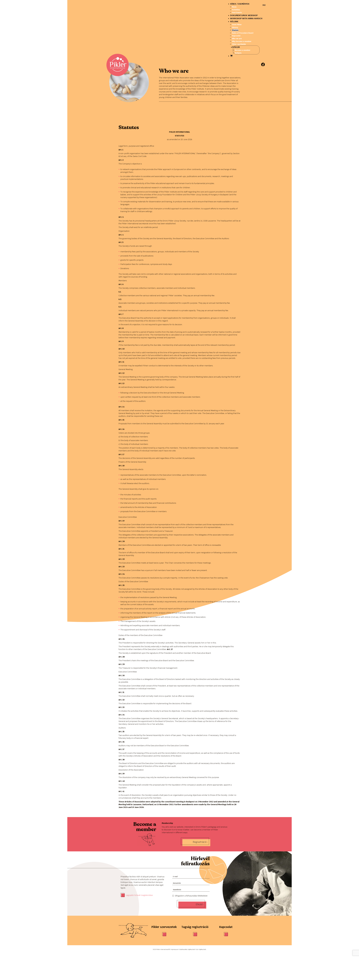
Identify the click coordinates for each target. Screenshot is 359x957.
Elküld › (200, 904)
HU (264, 5)
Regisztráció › (200, 841)
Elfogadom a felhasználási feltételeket (191, 896)
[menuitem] (240, 4)
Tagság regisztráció (194, 927)
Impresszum (174, 949)
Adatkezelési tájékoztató (187, 949)
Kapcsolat (226, 927)
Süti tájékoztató (201, 949)
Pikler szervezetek (164, 927)
